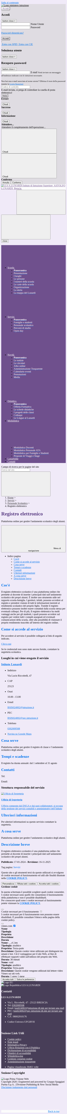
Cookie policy (14, 1039)
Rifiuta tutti (26, 884)
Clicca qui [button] (6, 644)
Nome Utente (37, 24)
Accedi (5, 8)
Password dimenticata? (12, 33)
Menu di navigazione (44, 549)
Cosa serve (19, 564)
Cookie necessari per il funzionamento (20, 911)
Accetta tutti (49, 884)
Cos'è (16, 559)
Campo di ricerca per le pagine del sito (20, 466)
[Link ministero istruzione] (15, 5)
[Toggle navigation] (25, 227)
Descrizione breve (22, 578)
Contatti (18, 570)
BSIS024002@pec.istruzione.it (22, 718)
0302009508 (13, 728)
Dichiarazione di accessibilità (21, 1050)
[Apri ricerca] (41, 202)
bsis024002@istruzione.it (39, 1008)
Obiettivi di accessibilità (19, 1053)
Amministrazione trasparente (21, 1061)
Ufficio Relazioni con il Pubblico (23, 1047)
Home (10, 497)
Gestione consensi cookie (19, 1059)
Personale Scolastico (17, 503)
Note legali (12, 1042)
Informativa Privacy (17, 1044)
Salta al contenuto (10, 2)
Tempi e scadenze (22, 567)
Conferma (16, 182)
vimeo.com (7, 926)
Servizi (10, 500)
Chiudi (5, 104)
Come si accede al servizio (27, 561)
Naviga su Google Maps (19, 734)
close (4, 241)
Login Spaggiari (16, 84)
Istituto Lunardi (11, 664)
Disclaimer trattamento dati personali (19, 1087)
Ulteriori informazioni (24, 573)
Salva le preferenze (25, 979)
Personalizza (8, 884)
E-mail (34, 72)
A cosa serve (20, 575)
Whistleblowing (15, 1056)
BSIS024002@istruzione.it (20, 707)
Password (35, 27)
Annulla (5, 182)
